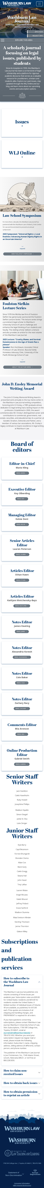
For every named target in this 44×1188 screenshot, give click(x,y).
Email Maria (20, 473)
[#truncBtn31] (22, 360)
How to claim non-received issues (16, 1072)
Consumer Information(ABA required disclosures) (22, 1184)
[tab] (22, 123)
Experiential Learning (25, 24)
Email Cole (21, 683)
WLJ (37, 24)
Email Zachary (21, 709)
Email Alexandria (21, 657)
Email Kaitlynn (20, 606)
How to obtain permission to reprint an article (20, 1094)
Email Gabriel (21, 764)
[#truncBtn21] (22, 247)
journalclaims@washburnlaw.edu (17, 1033)
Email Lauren (21, 555)
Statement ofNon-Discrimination (13, 1174)
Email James (21, 632)
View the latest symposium (21, 254)
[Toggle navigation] (39, 3)
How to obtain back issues (20, 1083)
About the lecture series (21, 367)
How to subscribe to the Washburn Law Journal (16, 982)
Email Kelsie (21, 524)
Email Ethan (20, 580)
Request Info (38, 36)
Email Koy (20, 499)
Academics (10, 24)
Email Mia (20, 734)
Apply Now (39, 32)
